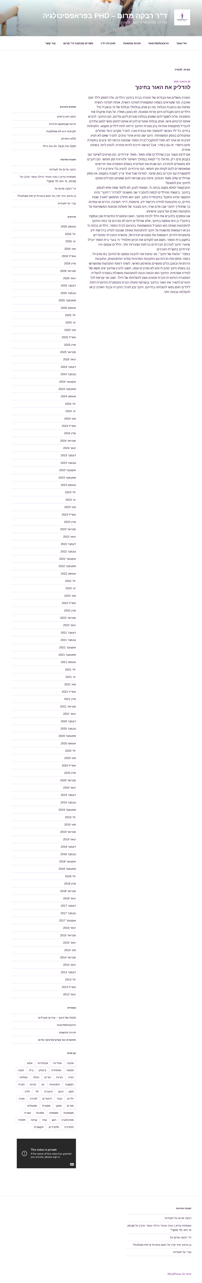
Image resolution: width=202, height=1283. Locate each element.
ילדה (27, 1091)
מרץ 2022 (70, 610)
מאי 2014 (70, 950)
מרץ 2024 (70, 433)
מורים (70, 1105)
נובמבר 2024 (68, 374)
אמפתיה (56, 1070)
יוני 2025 (70, 322)
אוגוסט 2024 (68, 396)
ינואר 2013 (69, 994)
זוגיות (33, 1084)
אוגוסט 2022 (68, 573)
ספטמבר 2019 (67, 809)
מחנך (59, 1105)
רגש (54, 1119)
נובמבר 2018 (68, 854)
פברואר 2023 (68, 529)
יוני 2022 (70, 588)
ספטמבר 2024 (67, 389)
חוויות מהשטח (132, 43)
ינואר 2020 (69, 787)
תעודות (54, 169)
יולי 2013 (70, 979)
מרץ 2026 (70, 263)
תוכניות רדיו (108, 43)
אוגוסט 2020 (68, 743)
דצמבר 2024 (68, 366)
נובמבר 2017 (68, 913)
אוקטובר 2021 (67, 647)
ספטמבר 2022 (67, 566)
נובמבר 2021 (68, 640)
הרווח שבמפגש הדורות (62, 124)
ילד (37, 1091)
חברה (21, 1084)
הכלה (36, 1077)
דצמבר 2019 (68, 794)
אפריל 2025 (69, 337)
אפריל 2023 (69, 514)
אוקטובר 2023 (67, 470)
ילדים (70, 1098)
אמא (30, 1063)
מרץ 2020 (70, 772)
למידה (33, 1098)
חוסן (71, 1091)
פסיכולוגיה (67, 1119)
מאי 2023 (70, 507)
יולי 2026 (70, 234)
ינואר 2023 (69, 536)
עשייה (27, 1112)
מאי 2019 (70, 824)
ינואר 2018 (69, 898)
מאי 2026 (70, 248)
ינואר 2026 (69, 278)
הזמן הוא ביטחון (66, 116)
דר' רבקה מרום (67, 188)
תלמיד (22, 1119)
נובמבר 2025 (68, 293)
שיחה (34, 1119)
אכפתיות (43, 1063)
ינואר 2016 (69, 927)
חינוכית (48, 1091)
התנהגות (55, 1084)
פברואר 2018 (68, 891)
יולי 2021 (70, 669)
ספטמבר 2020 (67, 735)
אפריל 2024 (69, 425)
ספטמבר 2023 (67, 477)
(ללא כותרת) (68, 138)
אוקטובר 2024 (67, 381)
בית (31, 1070)
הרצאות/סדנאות (159, 43)
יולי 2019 (70, 817)
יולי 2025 (70, 315)
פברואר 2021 (68, 706)
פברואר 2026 (68, 270)
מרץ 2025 (70, 344)
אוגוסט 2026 (68, 226)
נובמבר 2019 (68, 802)
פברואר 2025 (68, 352)
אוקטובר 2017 (67, 920)
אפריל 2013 (69, 987)
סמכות (40, 1112)
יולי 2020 (70, 750)
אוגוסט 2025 (68, 307)
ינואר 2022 (69, 625)
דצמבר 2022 (68, 544)
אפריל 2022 (69, 603)
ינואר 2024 (69, 448)
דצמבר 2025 (68, 285)
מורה (22, 1098)
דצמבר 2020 (68, 721)
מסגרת (46, 1105)
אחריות (57, 1063)
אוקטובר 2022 (67, 558)
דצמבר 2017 (68, 905)
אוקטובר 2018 (67, 861)
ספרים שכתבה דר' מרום (78, 43)
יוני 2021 (70, 676)
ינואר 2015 (69, 942)
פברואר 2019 (68, 831)
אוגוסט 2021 (68, 662)
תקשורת (39, 1127)
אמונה (70, 1070)
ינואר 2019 (69, 839)
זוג (42, 1084)
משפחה (53, 1112)
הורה (71, 1077)
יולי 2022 (70, 580)
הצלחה (24, 1077)
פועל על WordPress (179, 1273)
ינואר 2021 (69, 713)
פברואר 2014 (68, 957)
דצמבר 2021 (68, 632)
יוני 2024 (70, 411)
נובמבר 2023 (68, 462)
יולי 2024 (70, 403)
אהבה (70, 1063)
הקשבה (69, 1084)
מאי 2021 (70, 684)
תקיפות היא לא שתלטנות (61, 131)
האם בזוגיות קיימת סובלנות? (34, 195)
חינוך (61, 1091)
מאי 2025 (70, 330)
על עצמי (181, 43)
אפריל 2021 (69, 691)
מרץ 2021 (70, 699)
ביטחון (42, 1070)
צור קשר (50, 43)
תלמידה (69, 1127)
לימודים (47, 1098)
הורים (47, 1077)
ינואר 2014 (69, 964)
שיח (44, 1119)
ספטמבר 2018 (67, 868)
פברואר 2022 (68, 617)
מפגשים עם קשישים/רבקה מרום (57, 1039)
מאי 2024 (70, 418)
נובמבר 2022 (68, 551)
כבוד (59, 1098)
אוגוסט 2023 (68, 485)
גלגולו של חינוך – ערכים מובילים (57, 1017)
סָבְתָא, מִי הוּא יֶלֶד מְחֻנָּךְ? (61, 181)
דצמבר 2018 (68, 846)
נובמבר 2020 (68, 728)
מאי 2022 (70, 595)
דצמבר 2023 (68, 455)
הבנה (21, 1070)
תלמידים (54, 1127)
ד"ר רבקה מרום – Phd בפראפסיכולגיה (105, 16)
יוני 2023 (70, 499)
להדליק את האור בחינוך (163, 87)
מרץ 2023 (70, 521)
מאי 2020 (70, 758)
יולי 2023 (70, 492)
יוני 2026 (70, 241)
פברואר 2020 (68, 780)
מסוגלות (32, 1105)
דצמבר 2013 (68, 972)
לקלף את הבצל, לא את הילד (59, 146)
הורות (59, 1077)
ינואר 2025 (69, 359)
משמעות (69, 1112)
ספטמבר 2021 (67, 654)
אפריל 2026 (69, 256)
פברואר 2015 (68, 935)
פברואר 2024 (68, 440)
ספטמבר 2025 (67, 300)
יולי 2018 (70, 876)
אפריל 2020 (69, 765)
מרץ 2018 (70, 883)
